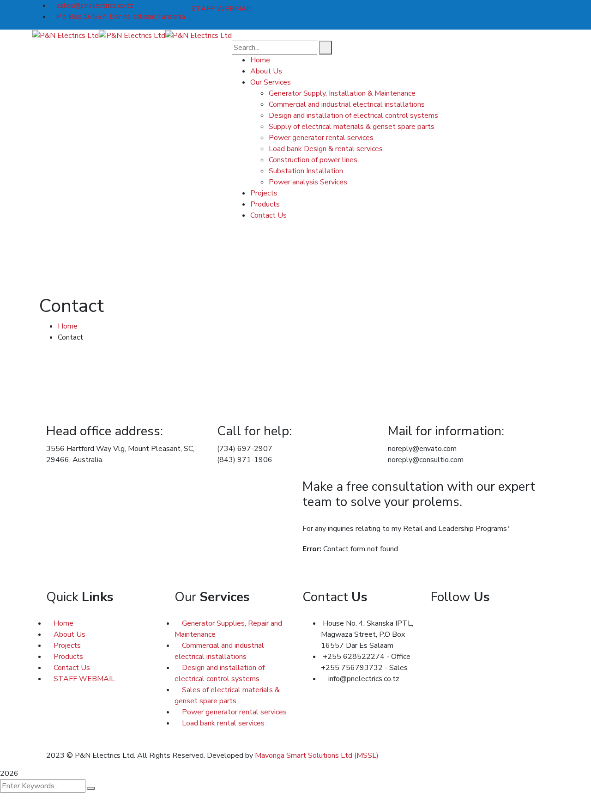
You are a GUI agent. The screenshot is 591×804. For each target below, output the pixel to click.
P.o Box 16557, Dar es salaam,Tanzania (120, 17)
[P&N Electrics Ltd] (65, 35)
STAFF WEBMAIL (222, 9)
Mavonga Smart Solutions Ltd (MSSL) (317, 755)
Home (68, 326)
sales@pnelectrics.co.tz (94, 5)
